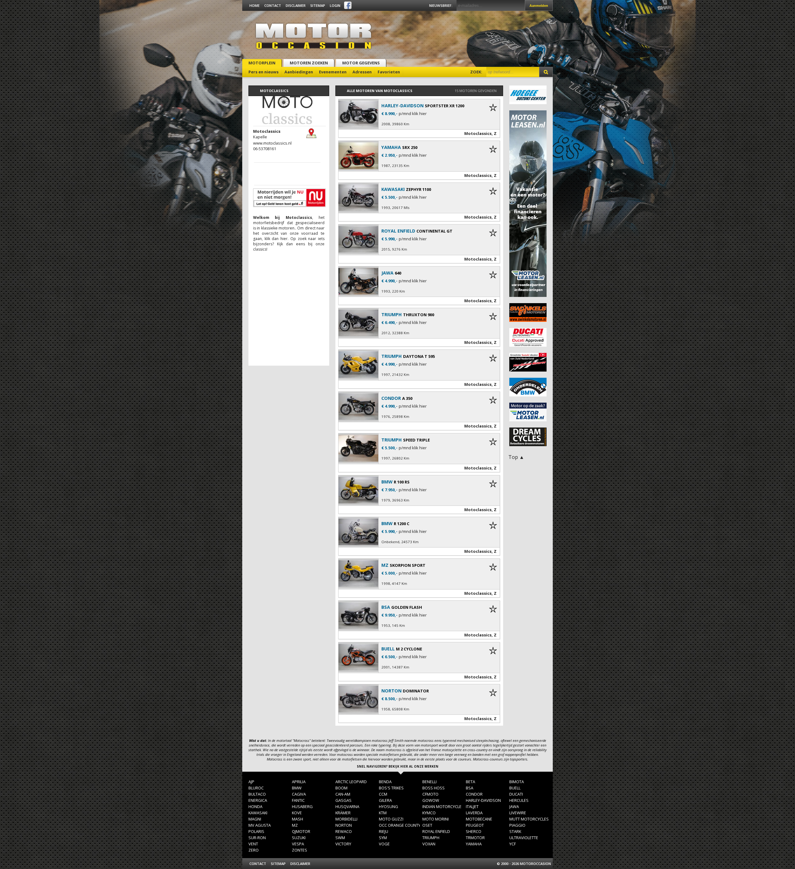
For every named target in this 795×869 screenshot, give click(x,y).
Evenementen (333, 72)
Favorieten (389, 72)
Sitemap (317, 5)
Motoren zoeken (309, 63)
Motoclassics (478, 133)
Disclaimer (296, 5)
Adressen (362, 72)
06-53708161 (264, 148)
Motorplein (261, 63)
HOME (254, 5)
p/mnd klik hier (413, 114)
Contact (272, 5)
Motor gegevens (361, 63)
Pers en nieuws (263, 72)
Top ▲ (516, 457)
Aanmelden (538, 5)
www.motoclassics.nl (272, 143)
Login (335, 5)
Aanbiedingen (298, 72)
